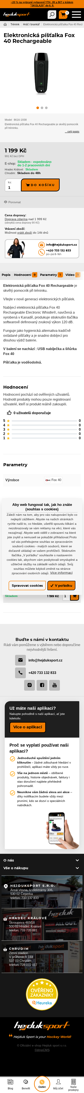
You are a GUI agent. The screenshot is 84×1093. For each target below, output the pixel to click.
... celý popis (72, 131)
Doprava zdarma (16, 219)
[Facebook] (42, 685)
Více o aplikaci (27, 727)
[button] (38, 108)
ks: (10, 182)
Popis (6, 275)
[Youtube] (54, 685)
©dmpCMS (42, 1050)
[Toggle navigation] (52, 14)
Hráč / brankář (31, 24)
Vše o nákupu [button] (15, 868)
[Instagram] (29, 685)
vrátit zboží (24, 232)
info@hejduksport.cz (45, 660)
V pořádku (63, 585)
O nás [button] (8, 860)
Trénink (15, 24)
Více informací (61, 572)
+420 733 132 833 (42, 673)
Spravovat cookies (27, 585)
